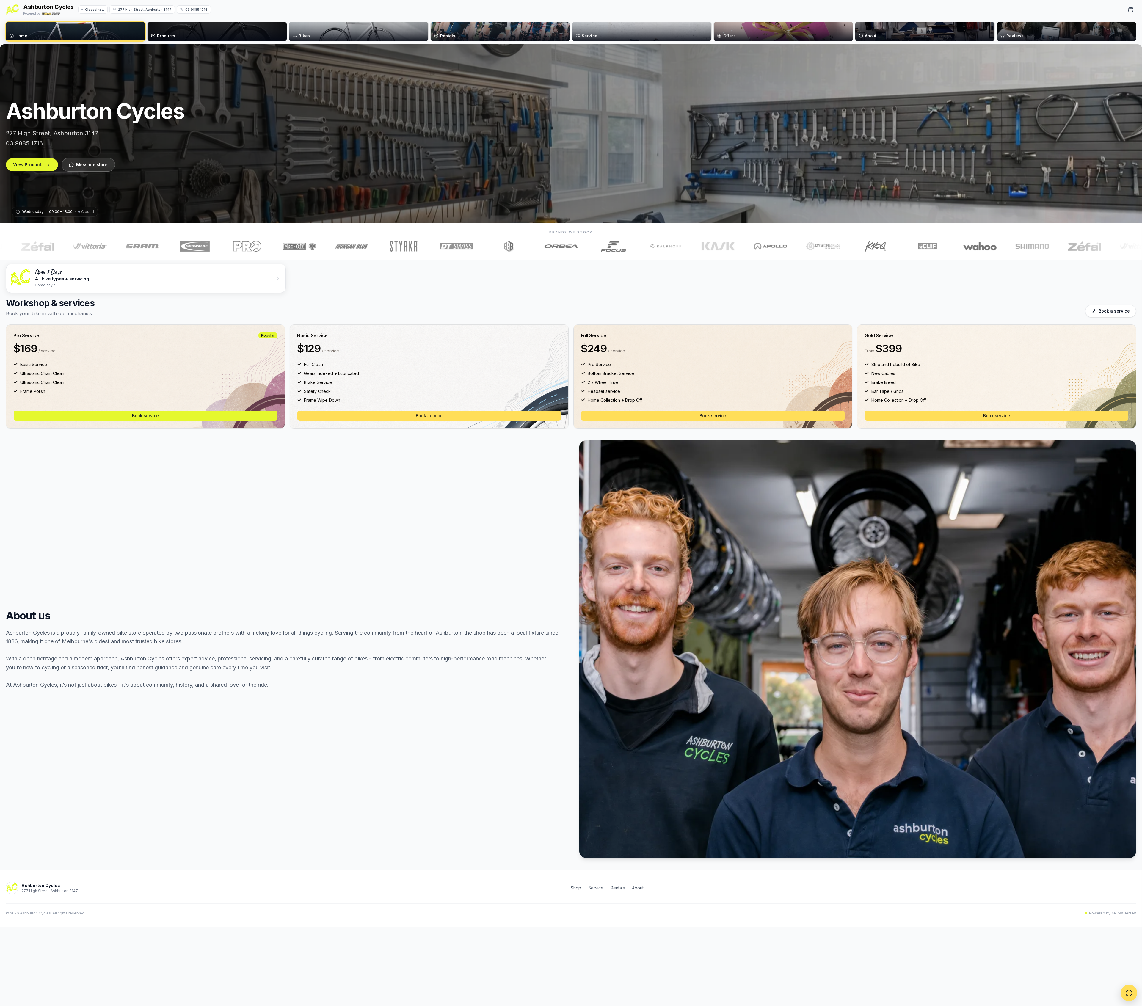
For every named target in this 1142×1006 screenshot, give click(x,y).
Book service (145, 415)
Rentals (618, 887)
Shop (576, 887)
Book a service (1114, 310)
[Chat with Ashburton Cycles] (1129, 993)
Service (595, 887)
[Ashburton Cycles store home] (12, 9)
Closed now (94, 9)
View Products (28, 164)
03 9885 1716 (196, 9)
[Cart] (1130, 9)
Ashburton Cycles (48, 6)
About (638, 887)
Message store (92, 164)
